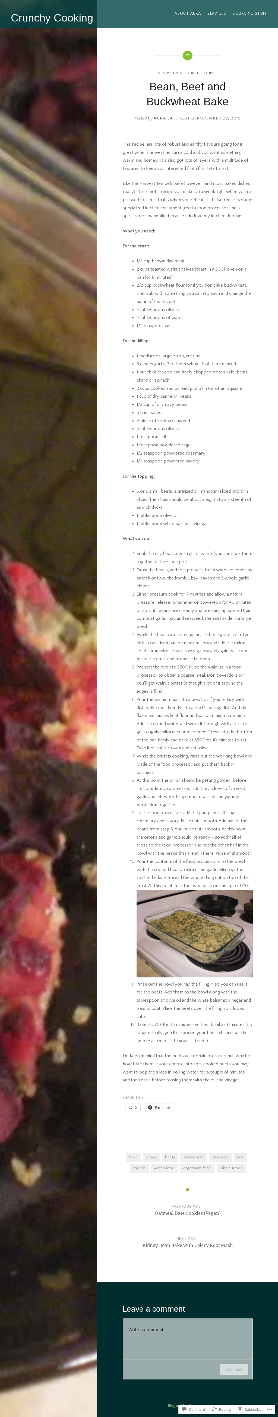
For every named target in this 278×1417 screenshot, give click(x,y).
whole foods (231, 1168)
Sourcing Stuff (250, 13)
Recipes (209, 73)
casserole (220, 1157)
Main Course (186, 73)
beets (170, 1157)
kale (240, 1157)
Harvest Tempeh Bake (161, 183)
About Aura (188, 13)
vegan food (164, 1168)
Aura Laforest (172, 118)
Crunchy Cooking (52, 18)
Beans (164, 73)
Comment (233, 1369)
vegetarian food (197, 1168)
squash (139, 1168)
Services (216, 13)
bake (133, 1157)
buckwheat (194, 1157)
